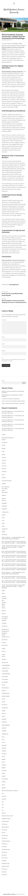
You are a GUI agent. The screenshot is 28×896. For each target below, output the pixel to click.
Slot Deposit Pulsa (6, 849)
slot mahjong (5, 616)
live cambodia (5, 779)
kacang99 (4, 719)
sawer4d (4, 477)
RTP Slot (3, 832)
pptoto (3, 490)
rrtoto (3, 517)
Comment (4, 320)
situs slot (4, 463)
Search (3, 380)
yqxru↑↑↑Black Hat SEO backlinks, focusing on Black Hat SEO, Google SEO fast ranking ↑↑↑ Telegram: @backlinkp (14, 560)
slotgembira (4, 633)
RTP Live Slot (4, 858)
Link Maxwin (4, 534)
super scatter (5, 645)
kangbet (3, 759)
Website (3, 350)
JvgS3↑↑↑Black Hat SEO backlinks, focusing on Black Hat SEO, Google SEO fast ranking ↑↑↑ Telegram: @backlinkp (14, 552)
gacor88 (3, 787)
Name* (3, 337)
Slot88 (3, 593)
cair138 (3, 742)
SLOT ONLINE (5, 676)
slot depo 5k (4, 442)
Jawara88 (4, 596)
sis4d (3, 451)
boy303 (3, 434)
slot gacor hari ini (5, 636)
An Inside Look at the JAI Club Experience (11, 398)
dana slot (4, 468)
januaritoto (4, 722)
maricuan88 (4, 618)
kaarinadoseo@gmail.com (7, 411)
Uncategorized (14, 284)
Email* (3, 344)
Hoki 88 (3, 445)
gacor (3, 600)
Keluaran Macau (5, 687)
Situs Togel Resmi (5, 486)
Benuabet (4, 620)
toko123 (3, 813)
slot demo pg (5, 835)
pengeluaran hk (5, 629)
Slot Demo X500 (5, 821)
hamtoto (4, 781)
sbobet (3, 454)
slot (2, 793)
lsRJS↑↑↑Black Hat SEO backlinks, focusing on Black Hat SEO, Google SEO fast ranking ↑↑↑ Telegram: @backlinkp (14, 542)
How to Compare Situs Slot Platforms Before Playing (13, 401)
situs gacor (4, 471)
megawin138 (4, 529)
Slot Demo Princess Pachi (7, 815)
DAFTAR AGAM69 (5, 696)
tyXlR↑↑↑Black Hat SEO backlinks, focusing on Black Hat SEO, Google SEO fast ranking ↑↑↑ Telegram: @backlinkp (14, 564)
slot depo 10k (5, 662)
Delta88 (3, 448)
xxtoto (3, 523)
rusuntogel (4, 598)
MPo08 (3, 607)
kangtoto (4, 439)
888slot (3, 604)
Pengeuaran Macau (6, 841)
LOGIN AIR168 (5, 671)
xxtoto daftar (5, 492)
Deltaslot (4, 498)
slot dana (4, 796)
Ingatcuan (4, 495)
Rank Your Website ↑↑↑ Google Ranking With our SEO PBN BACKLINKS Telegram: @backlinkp (13, 538)
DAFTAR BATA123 (6, 693)
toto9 (3, 739)
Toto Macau (4, 830)
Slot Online (4, 846)
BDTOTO (4, 610)
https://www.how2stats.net (7, 437)
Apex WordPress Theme (9, 894)
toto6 (3, 737)
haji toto (3, 613)
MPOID (3, 606)
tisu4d (3, 474)
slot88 (3, 590)
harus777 (4, 651)
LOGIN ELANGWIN (6, 673)
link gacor (4, 690)
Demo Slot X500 (5, 866)
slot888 (3, 531)
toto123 (3, 656)
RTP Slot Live (4, 704)
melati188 (4, 770)
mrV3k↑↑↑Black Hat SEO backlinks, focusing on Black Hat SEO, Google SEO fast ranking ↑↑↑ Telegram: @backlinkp (14, 569)
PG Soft (3, 685)
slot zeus (4, 713)
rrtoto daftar (4, 488)
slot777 (3, 762)
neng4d (9, 480)
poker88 (4, 483)
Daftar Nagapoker (6, 725)
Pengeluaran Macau (6, 818)
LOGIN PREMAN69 (6, 665)
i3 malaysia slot (5, 512)
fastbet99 (4, 748)
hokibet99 (4, 730)
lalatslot (3, 635)
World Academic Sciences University (14, 11)
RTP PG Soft (4, 838)
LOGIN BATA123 (5, 668)
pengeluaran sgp (5, 863)
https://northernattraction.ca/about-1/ (10, 790)
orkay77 (3, 654)
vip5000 (3, 515)
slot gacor (4, 457)
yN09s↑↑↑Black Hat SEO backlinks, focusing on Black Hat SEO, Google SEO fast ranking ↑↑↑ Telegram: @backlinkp (14, 556)
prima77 (4, 699)
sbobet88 (4, 860)
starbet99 (4, 728)
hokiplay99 (4, 503)
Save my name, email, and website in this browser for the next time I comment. (13, 360)
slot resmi (4, 466)
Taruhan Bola (5, 707)
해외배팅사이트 (5, 734)
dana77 (3, 756)
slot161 (3, 716)
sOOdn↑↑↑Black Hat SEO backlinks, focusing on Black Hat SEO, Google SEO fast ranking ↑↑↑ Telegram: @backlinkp (13, 547)
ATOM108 (4, 623)
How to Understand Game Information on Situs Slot (13, 403)
